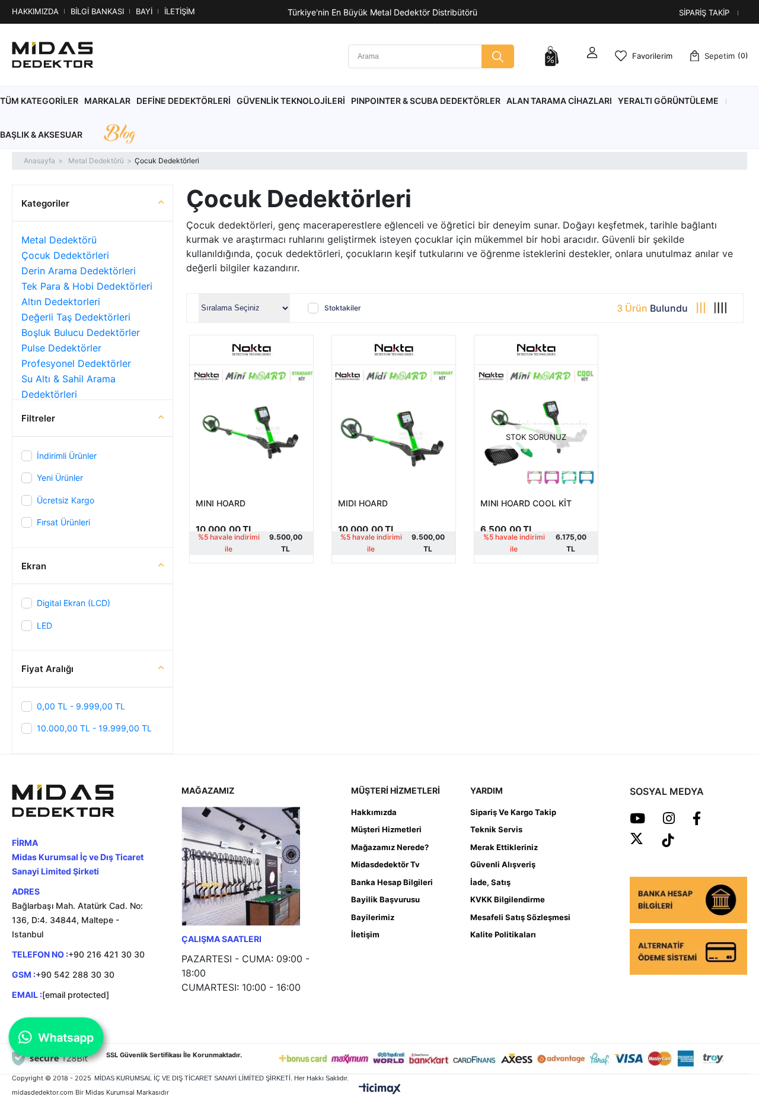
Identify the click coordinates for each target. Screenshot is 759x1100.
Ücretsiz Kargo (65, 500)
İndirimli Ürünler (67, 456)
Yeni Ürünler (60, 478)
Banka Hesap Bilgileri (392, 882)
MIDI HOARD (363, 503)
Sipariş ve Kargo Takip (513, 812)
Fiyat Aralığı (47, 668)
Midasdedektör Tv (385, 864)
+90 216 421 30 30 (106, 954)
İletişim (365, 934)
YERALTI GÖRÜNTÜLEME (668, 101)
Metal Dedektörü (59, 240)
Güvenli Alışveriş (502, 864)
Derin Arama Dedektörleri (78, 271)
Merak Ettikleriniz (504, 847)
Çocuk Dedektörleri (65, 255)
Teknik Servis (496, 829)
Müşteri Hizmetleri (386, 829)
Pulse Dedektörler (61, 348)
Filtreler (38, 418)
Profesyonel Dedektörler (76, 363)
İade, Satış (490, 882)
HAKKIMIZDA (35, 11)
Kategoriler (45, 203)
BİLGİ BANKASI (97, 11)
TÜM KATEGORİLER (39, 101)
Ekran (33, 566)
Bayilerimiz (372, 917)
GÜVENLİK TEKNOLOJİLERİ (291, 101)
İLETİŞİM (179, 11)
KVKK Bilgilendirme (507, 899)
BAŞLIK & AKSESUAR (41, 134)
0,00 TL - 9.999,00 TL (81, 706)
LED (44, 625)
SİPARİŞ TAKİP (704, 12)
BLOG (119, 135)
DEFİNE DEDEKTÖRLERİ (183, 101)
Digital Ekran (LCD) (73, 603)
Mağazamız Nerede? (390, 847)
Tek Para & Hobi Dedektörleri (86, 286)
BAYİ (144, 11)
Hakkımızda (374, 812)
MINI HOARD (220, 503)
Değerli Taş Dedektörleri (75, 317)
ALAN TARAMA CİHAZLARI (559, 101)
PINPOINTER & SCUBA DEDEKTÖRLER (425, 101)
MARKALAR (107, 101)
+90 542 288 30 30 (75, 974)
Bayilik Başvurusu (385, 899)
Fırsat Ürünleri (63, 522)
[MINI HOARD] (251, 427)
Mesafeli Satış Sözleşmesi (520, 917)
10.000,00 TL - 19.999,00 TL (94, 728)
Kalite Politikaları (503, 934)
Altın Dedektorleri (60, 302)
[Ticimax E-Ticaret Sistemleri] (380, 1089)
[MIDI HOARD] (393, 427)
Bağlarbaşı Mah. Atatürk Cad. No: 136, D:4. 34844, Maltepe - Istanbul (77, 920)
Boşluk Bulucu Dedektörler (80, 332)
